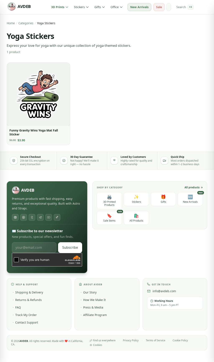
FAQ (18, 307)
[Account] (199, 7)
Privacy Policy (131, 340)
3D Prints (57, 7)
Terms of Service (155, 340)
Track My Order (26, 315)
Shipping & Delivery (29, 292)
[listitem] (15, 217)
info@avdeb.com (164, 291)
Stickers (79, 7)
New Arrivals (139, 7)
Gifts (97, 7)
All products (192, 187)
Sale (159, 7)
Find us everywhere (104, 340)
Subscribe (70, 247)
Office (115, 7)
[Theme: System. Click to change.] (168, 7)
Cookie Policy (180, 340)
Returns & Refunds (28, 300)
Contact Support (26, 322)
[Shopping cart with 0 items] (205, 7)
